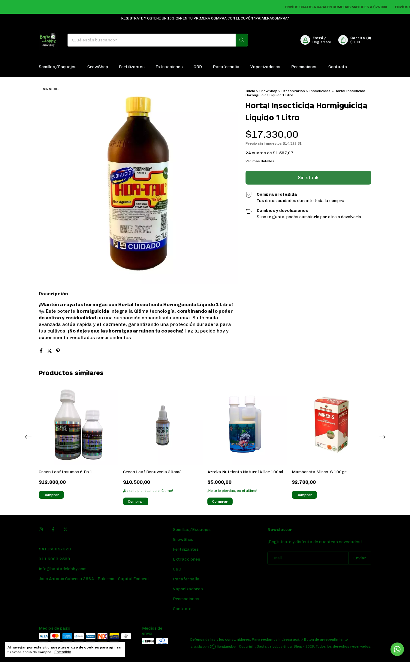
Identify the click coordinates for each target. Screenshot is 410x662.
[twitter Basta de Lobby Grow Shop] (65, 529)
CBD (198, 66)
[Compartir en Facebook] (42, 351)
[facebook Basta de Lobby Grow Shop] (53, 529)
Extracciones (169, 66)
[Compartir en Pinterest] (58, 351)
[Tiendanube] (213, 648)
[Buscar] (242, 40)
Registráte (321, 42)
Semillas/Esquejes (58, 66)
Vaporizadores (265, 66)
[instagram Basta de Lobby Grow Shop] (41, 529)
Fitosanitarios (293, 91)
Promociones (304, 66)
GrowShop (97, 66)
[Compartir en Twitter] (50, 351)
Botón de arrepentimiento (326, 639)
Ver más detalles (260, 161)
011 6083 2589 (54, 558)
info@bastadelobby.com (62, 568)
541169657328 (55, 549)
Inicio (250, 91)
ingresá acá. (289, 639)
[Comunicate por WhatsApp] (397, 649)
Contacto (337, 66)
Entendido (62, 652)
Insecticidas (319, 91)
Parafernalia (226, 66)
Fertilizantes (132, 66)
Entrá (317, 38)
